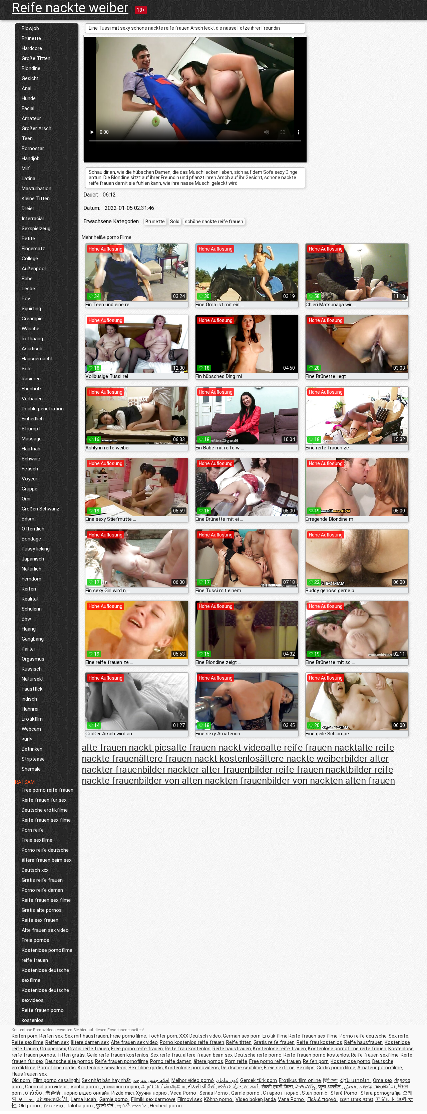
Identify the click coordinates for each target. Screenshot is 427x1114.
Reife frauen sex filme (46, 820)
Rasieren (31, 379)
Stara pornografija (381, 1093)
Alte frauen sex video (45, 930)
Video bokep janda (256, 1099)
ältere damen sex (90, 1042)
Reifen (29, 589)
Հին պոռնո (355, 1080)
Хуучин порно (152, 1093)
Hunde (29, 98)
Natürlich (31, 569)
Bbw (26, 619)
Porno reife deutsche (45, 850)
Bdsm (28, 519)
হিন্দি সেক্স (330, 1080)
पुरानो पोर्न (105, 1106)
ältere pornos (208, 1061)
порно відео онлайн (86, 1093)
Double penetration (43, 409)
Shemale (31, 769)
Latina (28, 178)
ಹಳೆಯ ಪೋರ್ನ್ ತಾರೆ (239, 1087)
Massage (32, 439)
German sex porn (242, 1036)
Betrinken (32, 749)
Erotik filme (275, 1036)
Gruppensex (53, 1049)
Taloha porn (80, 1106)
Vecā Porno (183, 1093)
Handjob (31, 158)
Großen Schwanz (40, 509)
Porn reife (33, 830)
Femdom (31, 579)
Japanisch (33, 559)
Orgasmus (33, 659)
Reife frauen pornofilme (121, 1061)
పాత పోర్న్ (305, 1087)
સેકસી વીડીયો (202, 1087)
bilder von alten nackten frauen (203, 780)
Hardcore (32, 48)
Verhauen (32, 399)
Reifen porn (24, 1036)
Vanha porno (85, 1087)
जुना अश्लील (330, 1087)
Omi (26, 499)
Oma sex (382, 1080)
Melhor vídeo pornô (192, 1080)
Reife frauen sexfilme (375, 1055)
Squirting (31, 309)
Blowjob (30, 28)
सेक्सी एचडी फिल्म (277, 1087)
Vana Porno (291, 1099)
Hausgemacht (37, 359)
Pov (26, 299)
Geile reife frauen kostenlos (117, 1055)
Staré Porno (345, 1093)
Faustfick (32, 689)
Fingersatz (33, 249)
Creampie (32, 319)
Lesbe (28, 289)
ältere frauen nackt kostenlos (199, 758)
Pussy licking (36, 549)
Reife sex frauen (40, 920)
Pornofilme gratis (56, 1068)
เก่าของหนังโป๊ (52, 1099)
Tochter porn (162, 1036)
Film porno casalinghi (56, 1080)
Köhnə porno (219, 1099)
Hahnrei (30, 709)
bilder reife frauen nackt (299, 769)
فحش (350, 1087)
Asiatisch (32, 349)
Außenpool (34, 269)
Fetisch (30, 469)
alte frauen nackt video (218, 747)
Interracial (33, 219)
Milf (26, 168)
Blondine (31, 68)
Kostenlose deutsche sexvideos (45, 995)
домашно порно (120, 1087)
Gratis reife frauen (42, 880)
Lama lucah (84, 1099)
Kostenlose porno (350, 1061)
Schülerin (32, 609)
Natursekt (33, 679)
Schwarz (31, 459)
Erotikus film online (300, 1080)
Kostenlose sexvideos (102, 1068)
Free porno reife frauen (47, 790)
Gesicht (30, 78)
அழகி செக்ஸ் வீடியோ (163, 1087)
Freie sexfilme (37, 840)
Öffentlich (33, 529)
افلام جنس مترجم (151, 1080)
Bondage (31, 539)
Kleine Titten (36, 199)
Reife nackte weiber (70, 8)
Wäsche (30, 329)
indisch (29, 699)
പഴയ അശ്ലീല (377, 1087)
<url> (27, 739)
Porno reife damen (42, 890)
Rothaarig (32, 339)
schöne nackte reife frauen (214, 221)
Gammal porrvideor (46, 1087)
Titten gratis (71, 1055)
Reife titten (239, 1042)
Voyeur (29, 479)
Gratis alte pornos (42, 910)
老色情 (53, 1093)
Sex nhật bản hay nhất (106, 1080)
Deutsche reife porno (258, 1055)
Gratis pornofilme (336, 1068)
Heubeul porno (166, 1106)
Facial (28, 108)
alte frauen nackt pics (126, 747)
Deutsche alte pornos (69, 1061)
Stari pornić (315, 1093)
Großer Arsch (36, 128)
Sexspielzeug (36, 229)
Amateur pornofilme (379, 1068)
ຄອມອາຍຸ (53, 1106)
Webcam (31, 729)
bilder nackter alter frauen (196, 769)
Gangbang (33, 639)
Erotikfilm (32, 719)
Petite (28, 239)
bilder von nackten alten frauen (331, 780)
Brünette (31, 38)
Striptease (33, 759)
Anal (26, 88)
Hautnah (31, 449)
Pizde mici (122, 1093)
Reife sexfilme (27, 1042)
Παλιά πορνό (322, 1099)
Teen (27, 138)
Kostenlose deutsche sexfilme (45, 975)
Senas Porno (214, 1093)
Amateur (31, 118)
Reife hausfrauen (363, 1042)
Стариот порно (281, 1093)
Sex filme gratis (145, 1068)
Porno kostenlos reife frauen (192, 1042)
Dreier (28, 209)
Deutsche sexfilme (241, 1068)
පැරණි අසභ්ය (132, 1106)
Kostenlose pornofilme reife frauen (47, 955)
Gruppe (29, 489)
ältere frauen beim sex (46, 860)
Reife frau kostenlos (319, 1042)
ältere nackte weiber (302, 758)
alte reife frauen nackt (311, 747)
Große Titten (36, 58)
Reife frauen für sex (44, 800)
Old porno (30, 1106)
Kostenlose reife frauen (279, 1049)
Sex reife (398, 1036)
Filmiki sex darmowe (153, 1099)
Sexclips (306, 1068)
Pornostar (33, 148)
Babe (27, 279)
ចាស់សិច (34, 1093)
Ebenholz (32, 389)
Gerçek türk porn (258, 1080)
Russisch (32, 669)
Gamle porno (246, 1093)
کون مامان (227, 1080)
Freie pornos (35, 940)
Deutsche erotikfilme (45, 810)
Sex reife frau (165, 1055)
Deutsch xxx (35, 870)
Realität (30, 599)
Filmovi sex (189, 1099)
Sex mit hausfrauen (86, 1036)
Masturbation (36, 188)
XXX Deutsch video (200, 1036)
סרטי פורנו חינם (356, 1099)
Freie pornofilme (128, 1036)
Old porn (21, 1080)
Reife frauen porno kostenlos (43, 1015)
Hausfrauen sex (29, 1074)
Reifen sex (51, 1036)
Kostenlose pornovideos (192, 1068)
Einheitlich (33, 419)
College (30, 259)
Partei (28, 649)
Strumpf (31, 429)
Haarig (29, 629)
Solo (27, 369)
